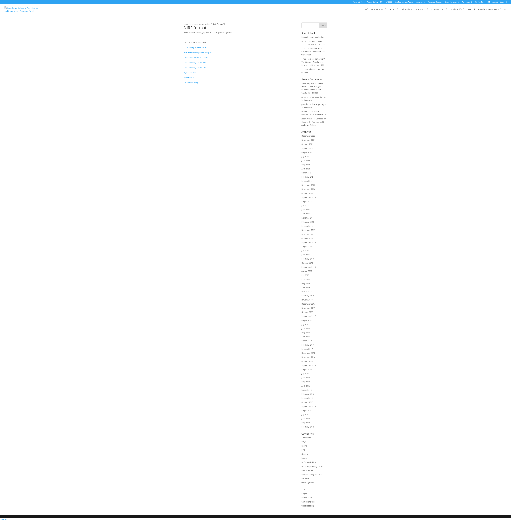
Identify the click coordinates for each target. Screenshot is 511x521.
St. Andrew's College (195, 32)
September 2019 (308, 242)
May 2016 (305, 381)
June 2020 (305, 209)
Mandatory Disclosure (488, 9)
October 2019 (307, 238)
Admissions (406, 9)
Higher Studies (190, 72)
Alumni (495, 2)
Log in (304, 493)
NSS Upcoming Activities (311, 474)
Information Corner (374, 9)
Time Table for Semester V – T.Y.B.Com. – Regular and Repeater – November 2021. (313, 62)
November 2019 (308, 234)
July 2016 (305, 373)
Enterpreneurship (191, 82)
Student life (456, 9)
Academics (420, 9)
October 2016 (307, 361)
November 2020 (308, 189)
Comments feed (308, 502)
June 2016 (305, 377)
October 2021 (307, 144)
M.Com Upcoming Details (312, 466)
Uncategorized (225, 32)
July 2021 (305, 156)
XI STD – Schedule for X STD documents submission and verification (313, 51)
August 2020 (306, 201)
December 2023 (308, 136)
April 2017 (305, 336)
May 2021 (305, 164)
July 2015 (305, 414)
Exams (304, 446)
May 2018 (305, 283)
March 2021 (306, 172)
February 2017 (307, 345)
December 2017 (308, 304)
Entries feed (306, 497)
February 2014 (307, 426)
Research (419, 2)
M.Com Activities (308, 462)
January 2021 (307, 181)
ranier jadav (306, 97)
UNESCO (389, 2)
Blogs (303, 441)
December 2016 (308, 353)
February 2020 (307, 222)
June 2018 (305, 279)
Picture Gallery (372, 2)
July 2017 (305, 324)
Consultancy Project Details (195, 47)
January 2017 (307, 349)
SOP (382, 2)
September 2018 (308, 267)
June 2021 (305, 160)
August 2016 (306, 369)
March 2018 (306, 291)
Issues (304, 458)
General (304, 454)
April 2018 (305, 287)
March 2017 (306, 340)
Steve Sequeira (307, 83)
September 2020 (308, 197)
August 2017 (306, 320)
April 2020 (305, 213)
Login (502, 2)
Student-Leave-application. (312, 37)
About (392, 9)
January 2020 (307, 226)
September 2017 (308, 316)
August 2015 (306, 410)
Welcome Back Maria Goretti (313, 114)
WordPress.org (307, 506)
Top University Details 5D (195, 62)
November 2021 (308, 140)
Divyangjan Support (435, 2)
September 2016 (308, 365)
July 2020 (305, 205)
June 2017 (305, 328)
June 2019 (305, 254)
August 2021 (306, 152)
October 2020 (307, 193)
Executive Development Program (198, 52)
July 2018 (305, 275)
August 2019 (306, 246)
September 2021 (308, 148)
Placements (189, 77)
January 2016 (307, 398)
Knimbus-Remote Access (404, 2)
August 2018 (306, 271)
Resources (466, 2)
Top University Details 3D (195, 67)
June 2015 (305, 418)
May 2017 (305, 332)
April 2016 (305, 386)
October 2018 (307, 263)
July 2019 (305, 250)
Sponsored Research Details (196, 57)
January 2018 (307, 299)
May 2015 (305, 422)
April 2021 (305, 168)
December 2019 (308, 230)
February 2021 (307, 177)
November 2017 (308, 308)
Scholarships (479, 2)
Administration (358, 2)
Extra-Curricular (451, 2)
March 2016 (306, 390)
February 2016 (307, 394)
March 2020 (306, 218)
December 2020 (308, 185)
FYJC (303, 450)
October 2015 (307, 402)
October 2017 (307, 312)
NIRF (488, 2)
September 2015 (308, 406)
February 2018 (307, 295)
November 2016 (308, 357)
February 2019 (307, 259)
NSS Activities (307, 470)
